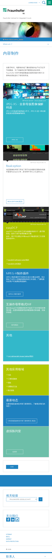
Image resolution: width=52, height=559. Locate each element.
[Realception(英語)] (26, 153)
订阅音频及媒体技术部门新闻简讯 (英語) (22, 421)
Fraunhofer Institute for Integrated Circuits (17, 18)
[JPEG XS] (26, 91)
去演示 (14, 452)
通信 (9, 382)
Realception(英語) (15, 201)
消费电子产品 (12, 386)
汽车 (9, 375)
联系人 (8, 537)
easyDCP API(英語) (14, 264)
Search (44, 2)
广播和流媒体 (12, 379)
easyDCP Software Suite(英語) (18, 260)
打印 (12, 467)
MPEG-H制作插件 (14, 294)
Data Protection (12, 541)
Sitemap (9, 534)
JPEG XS (15, 140)
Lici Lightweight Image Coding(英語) (20, 356)
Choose (40, 499)
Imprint (8, 539)
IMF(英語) (14, 325)
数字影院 (11, 390)
